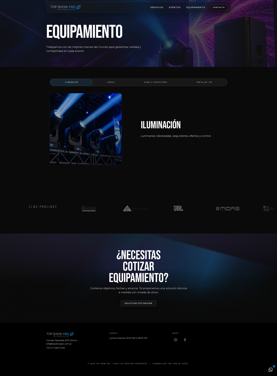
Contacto (219, 7)
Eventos (175, 7)
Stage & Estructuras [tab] (155, 82)
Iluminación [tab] (71, 82)
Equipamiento (195, 7)
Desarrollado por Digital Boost (170, 363)
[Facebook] (185, 340)
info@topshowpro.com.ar (59, 344)
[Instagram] (175, 340)
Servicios (156, 7)
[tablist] (138, 82)
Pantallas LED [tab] (204, 82)
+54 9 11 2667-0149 (55, 348)
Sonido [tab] (111, 82)
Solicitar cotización (138, 303)
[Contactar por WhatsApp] (271, 370)
